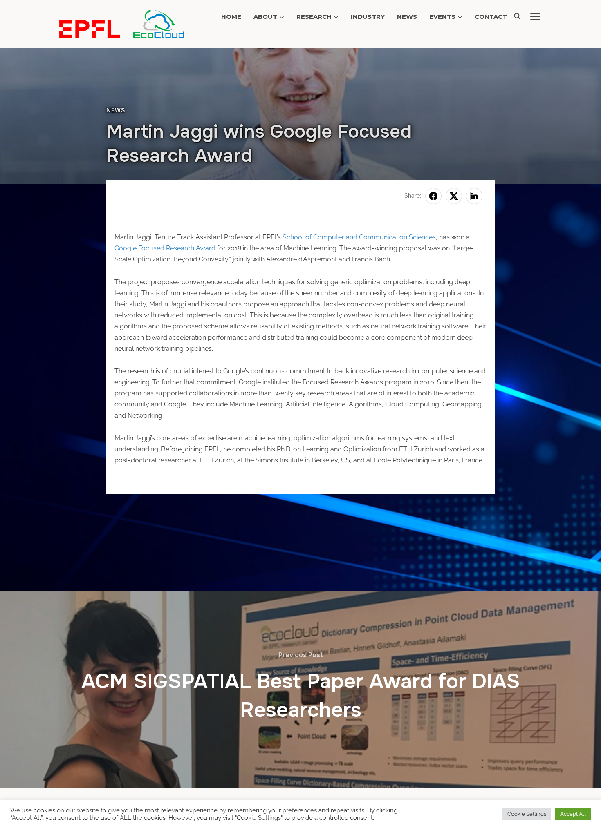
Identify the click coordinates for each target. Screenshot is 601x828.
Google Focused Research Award (164, 248)
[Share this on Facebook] (433, 196)
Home (231, 16)
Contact (491, 16)
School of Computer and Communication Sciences (359, 237)
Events (442, 16)
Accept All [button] (573, 814)
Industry (368, 16)
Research (314, 16)
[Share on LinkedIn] (474, 196)
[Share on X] (454, 196)
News (407, 16)
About (265, 16)
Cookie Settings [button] (526, 814)
